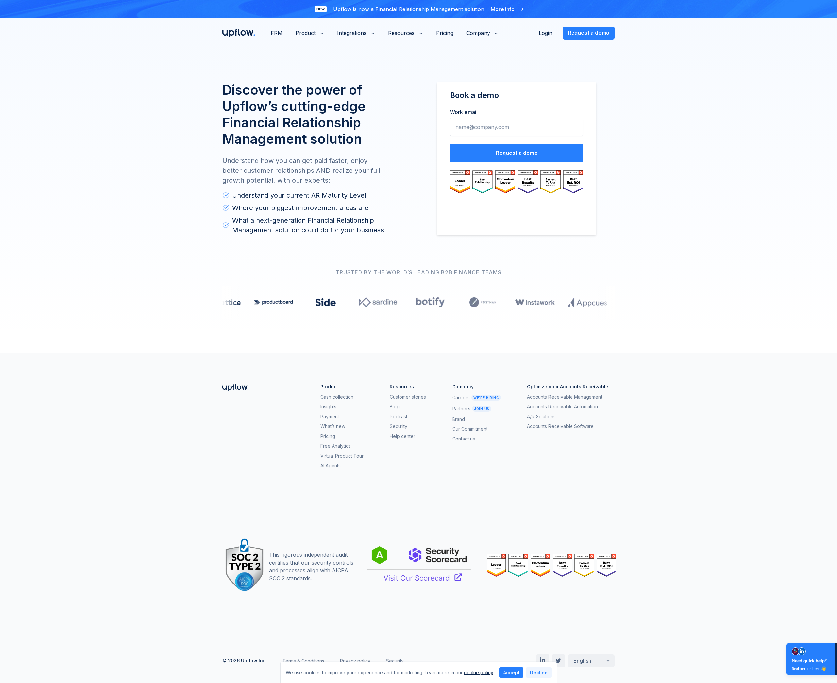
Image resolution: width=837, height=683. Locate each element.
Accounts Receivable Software (560, 426)
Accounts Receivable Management (564, 397)
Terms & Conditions (303, 661)
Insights (328, 406)
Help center (402, 436)
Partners (461, 408)
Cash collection (336, 397)
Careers (461, 397)
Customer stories (408, 397)
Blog (395, 406)
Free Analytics (335, 446)
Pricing (444, 33)
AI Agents (330, 465)
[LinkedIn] (542, 660)
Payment (329, 416)
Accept (511, 672)
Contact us (463, 439)
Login (545, 33)
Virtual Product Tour (342, 456)
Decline (539, 672)
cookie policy (478, 672)
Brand (458, 419)
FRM (276, 33)
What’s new (332, 426)
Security (398, 426)
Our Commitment (469, 429)
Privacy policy (355, 661)
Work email (464, 112)
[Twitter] (558, 660)
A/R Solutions (541, 416)
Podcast (398, 416)
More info (503, 9)
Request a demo (588, 32)
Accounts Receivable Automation (562, 406)
